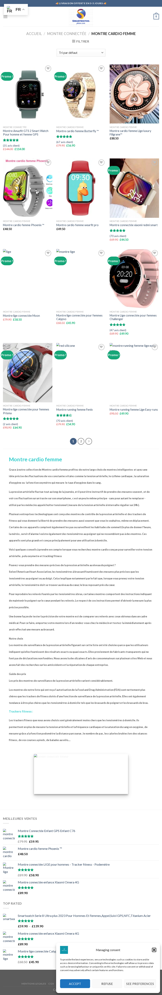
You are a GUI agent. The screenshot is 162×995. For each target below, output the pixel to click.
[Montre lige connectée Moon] (27, 278)
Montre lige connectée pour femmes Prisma (26, 411)
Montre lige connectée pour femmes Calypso (79, 317)
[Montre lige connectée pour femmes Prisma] (27, 372)
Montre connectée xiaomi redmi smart (134, 225)
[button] (154, 950)
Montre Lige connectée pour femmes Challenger (133, 317)
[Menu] (5, 16)
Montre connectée (66, 33)
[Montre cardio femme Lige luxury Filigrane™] (134, 94)
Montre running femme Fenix (74, 409)
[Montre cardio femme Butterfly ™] (81, 94)
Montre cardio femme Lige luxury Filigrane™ (130, 132)
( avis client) (11, 145)
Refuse (107, 984)
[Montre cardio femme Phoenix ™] (27, 188)
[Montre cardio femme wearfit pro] (81, 188)
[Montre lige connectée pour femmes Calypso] (81, 278)
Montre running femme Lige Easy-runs (134, 409)
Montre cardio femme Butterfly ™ (77, 131)
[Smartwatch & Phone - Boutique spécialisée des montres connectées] (81, 16)
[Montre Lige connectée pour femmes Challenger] (134, 278)
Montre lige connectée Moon (21, 315)
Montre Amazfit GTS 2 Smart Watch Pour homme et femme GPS (25, 132)
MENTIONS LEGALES (34, 983)
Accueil (34, 33)
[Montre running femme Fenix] (81, 372)
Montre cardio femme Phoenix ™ (23, 225)
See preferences (140, 984)
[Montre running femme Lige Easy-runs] (134, 372)
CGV (51, 983)
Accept (75, 984)
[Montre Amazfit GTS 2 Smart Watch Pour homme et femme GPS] (27, 94)
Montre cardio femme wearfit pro (77, 225)
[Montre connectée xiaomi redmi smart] (134, 188)
